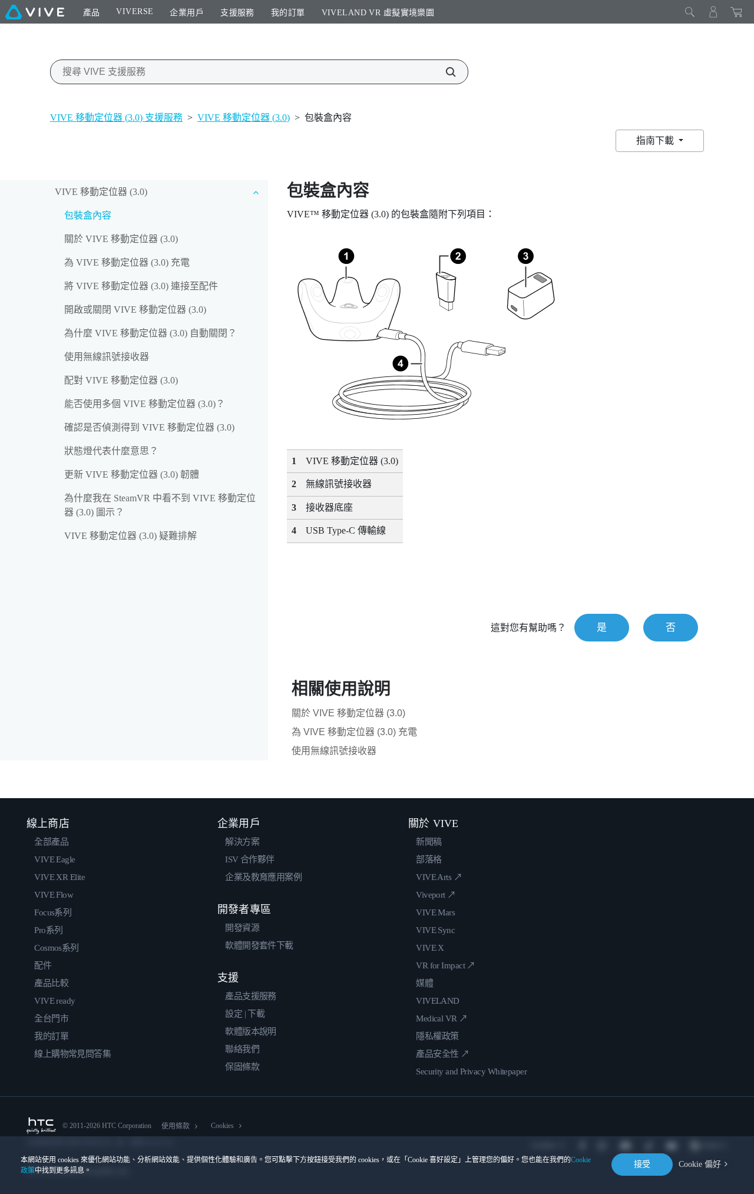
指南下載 (656, 140)
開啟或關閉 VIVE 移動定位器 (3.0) (135, 310)
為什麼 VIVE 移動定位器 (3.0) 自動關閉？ (150, 333)
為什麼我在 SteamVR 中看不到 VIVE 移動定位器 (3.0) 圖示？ (160, 505)
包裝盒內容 (87, 215)
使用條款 (175, 1126)
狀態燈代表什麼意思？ (111, 451)
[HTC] (41, 1125)
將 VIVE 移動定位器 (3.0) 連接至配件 (141, 286)
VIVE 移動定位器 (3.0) (243, 118)
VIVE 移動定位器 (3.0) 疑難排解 (130, 536)
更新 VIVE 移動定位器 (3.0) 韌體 (131, 474)
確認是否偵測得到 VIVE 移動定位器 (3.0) (149, 427)
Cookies (222, 1126)
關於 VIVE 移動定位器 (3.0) (121, 239)
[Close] (690, 12)
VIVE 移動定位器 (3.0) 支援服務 (116, 118)
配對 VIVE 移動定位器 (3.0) (121, 380)
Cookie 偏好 (700, 1164)
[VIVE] (34, 12)
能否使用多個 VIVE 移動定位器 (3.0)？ (144, 404)
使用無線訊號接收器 (106, 357)
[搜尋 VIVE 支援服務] (444, 72)
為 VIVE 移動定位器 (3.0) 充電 (127, 262)
